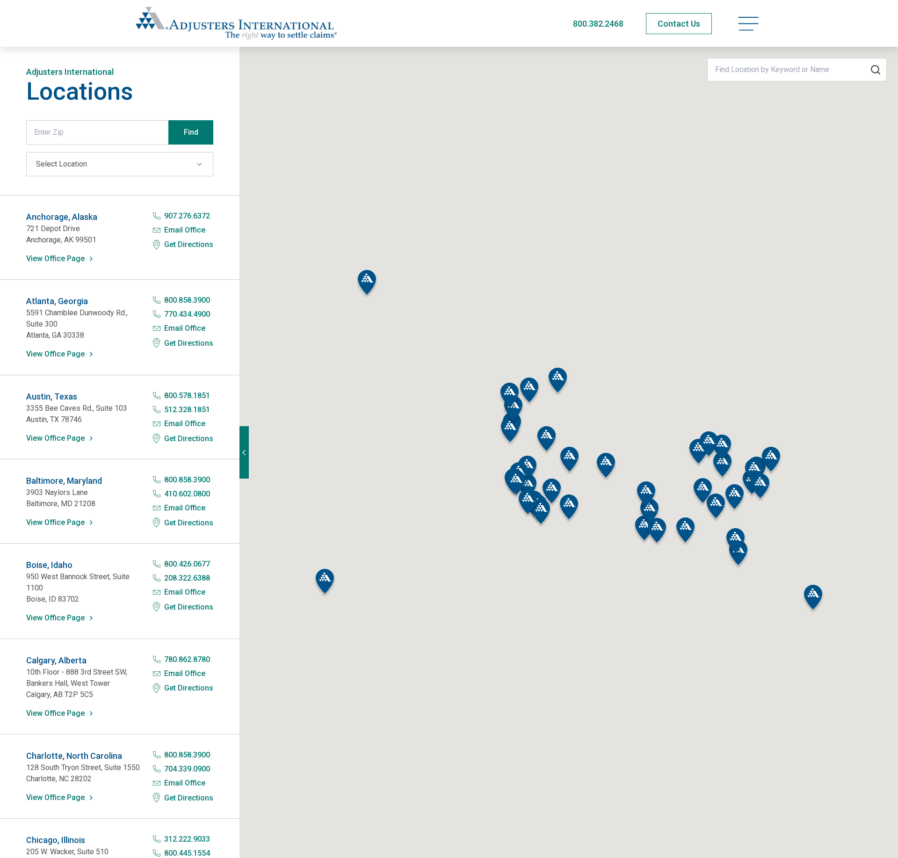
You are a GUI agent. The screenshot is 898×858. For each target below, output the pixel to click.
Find (191, 132)
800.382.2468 (598, 24)
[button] (367, 284)
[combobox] (797, 69)
